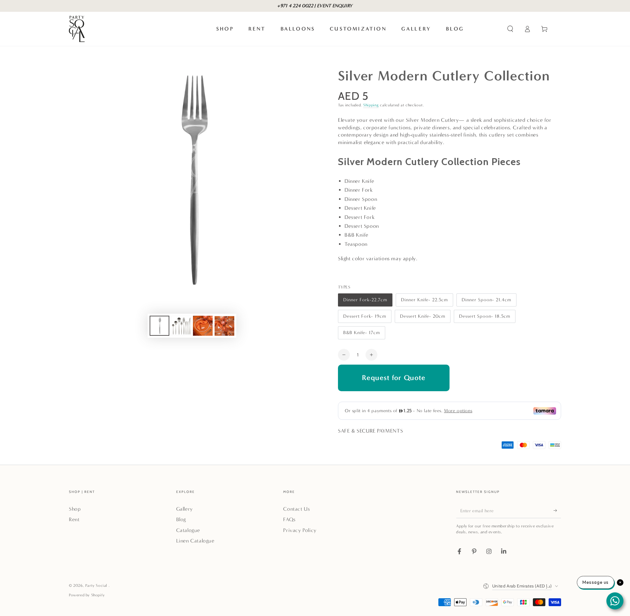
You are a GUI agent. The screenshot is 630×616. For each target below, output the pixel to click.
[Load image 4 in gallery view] (224, 326)
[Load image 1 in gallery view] (159, 326)
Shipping (371, 105)
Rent (74, 519)
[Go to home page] (77, 29)
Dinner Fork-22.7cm (365, 302)
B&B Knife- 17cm (361, 334)
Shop (75, 509)
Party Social (97, 585)
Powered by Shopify (87, 595)
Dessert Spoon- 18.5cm (484, 318)
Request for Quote (393, 377)
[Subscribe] (557, 510)
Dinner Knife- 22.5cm (424, 302)
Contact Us (296, 509)
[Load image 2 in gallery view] (181, 326)
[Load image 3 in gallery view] (203, 326)
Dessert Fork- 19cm (364, 318)
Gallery (184, 509)
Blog (181, 519)
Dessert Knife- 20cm (422, 318)
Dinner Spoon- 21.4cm (486, 302)
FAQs (289, 519)
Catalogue (188, 530)
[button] (510, 29)
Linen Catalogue (195, 541)
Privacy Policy (299, 530)
